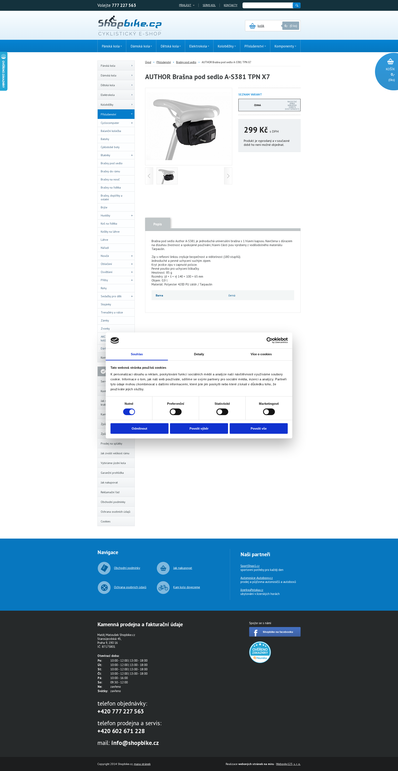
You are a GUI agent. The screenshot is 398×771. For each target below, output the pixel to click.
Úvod (148, 62)
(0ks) (390, 74)
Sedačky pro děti (111, 296)
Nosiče (105, 256)
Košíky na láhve (110, 231)
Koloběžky (107, 104)
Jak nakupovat (109, 482)
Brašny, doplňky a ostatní (111, 197)
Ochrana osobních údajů (115, 512)
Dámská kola (108, 75)
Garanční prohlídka (112, 473)
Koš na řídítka (109, 223)
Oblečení (106, 264)
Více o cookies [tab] (261, 354)
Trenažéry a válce (112, 312)
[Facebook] (275, 635)
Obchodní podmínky (113, 502)
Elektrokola (108, 95)
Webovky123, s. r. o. (288, 764)
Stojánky (106, 304)
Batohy (105, 139)
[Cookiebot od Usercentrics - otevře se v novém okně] (269, 340)
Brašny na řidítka (111, 187)
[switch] (176, 411)
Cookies (105, 521)
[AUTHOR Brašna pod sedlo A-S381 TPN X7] (188, 159)
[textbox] (267, 5)
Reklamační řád (110, 492)
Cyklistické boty (110, 147)
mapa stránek (142, 764)
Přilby (104, 280)
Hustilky (105, 215)
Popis (157, 224)
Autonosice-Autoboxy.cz (256, 578)
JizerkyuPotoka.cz (251, 590)
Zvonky (105, 328)
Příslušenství (108, 114)
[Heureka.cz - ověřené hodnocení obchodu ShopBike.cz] (260, 662)
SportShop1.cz (250, 566)
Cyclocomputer (110, 123)
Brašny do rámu (110, 171)
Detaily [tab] (199, 354)
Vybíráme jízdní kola (113, 463)
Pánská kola (108, 66)
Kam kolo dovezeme (186, 587)
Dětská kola (108, 85)
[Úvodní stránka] (129, 26)
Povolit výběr (199, 428)
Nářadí (105, 248)
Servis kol (209, 5)
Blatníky (105, 155)
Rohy (104, 288)
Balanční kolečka (111, 131)
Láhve (104, 240)
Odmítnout (139, 428)
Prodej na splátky (111, 443)
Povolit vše (259, 428)
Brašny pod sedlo (112, 163)
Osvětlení (106, 272)
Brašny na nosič (110, 179)
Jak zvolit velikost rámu (115, 453)
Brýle (104, 207)
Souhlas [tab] (137, 354)
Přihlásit (185, 5)
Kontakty (230, 5)
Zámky (105, 320)
